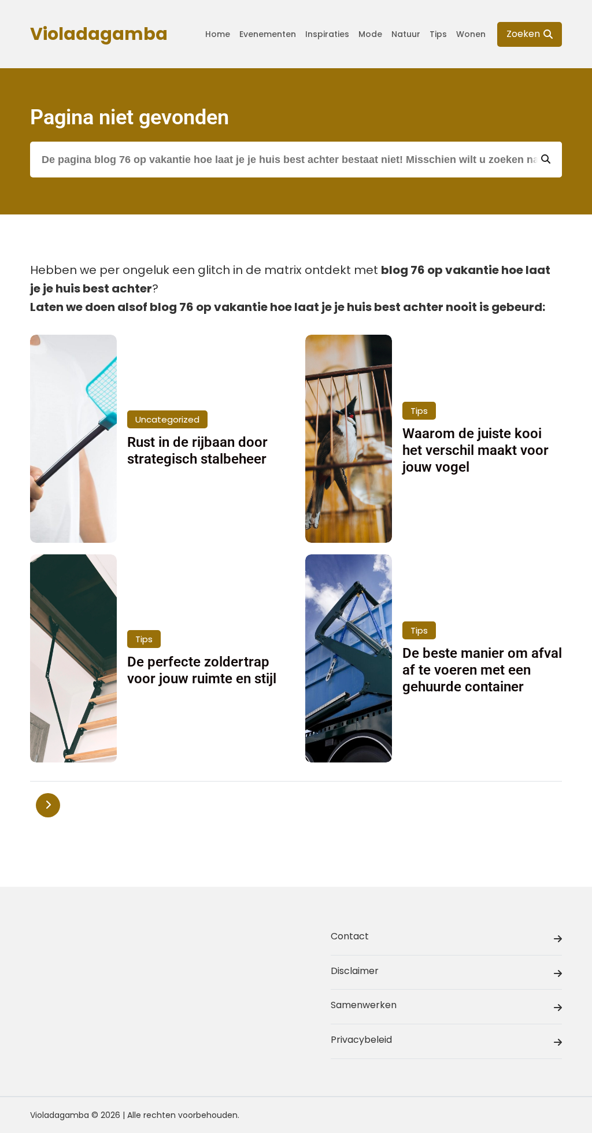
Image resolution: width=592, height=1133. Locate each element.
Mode (370, 34)
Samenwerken (364, 1005)
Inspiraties (327, 34)
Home (217, 34)
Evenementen (267, 34)
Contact (350, 936)
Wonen (471, 34)
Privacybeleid (361, 1039)
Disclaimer (355, 971)
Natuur (405, 34)
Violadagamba (99, 33)
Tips (438, 34)
